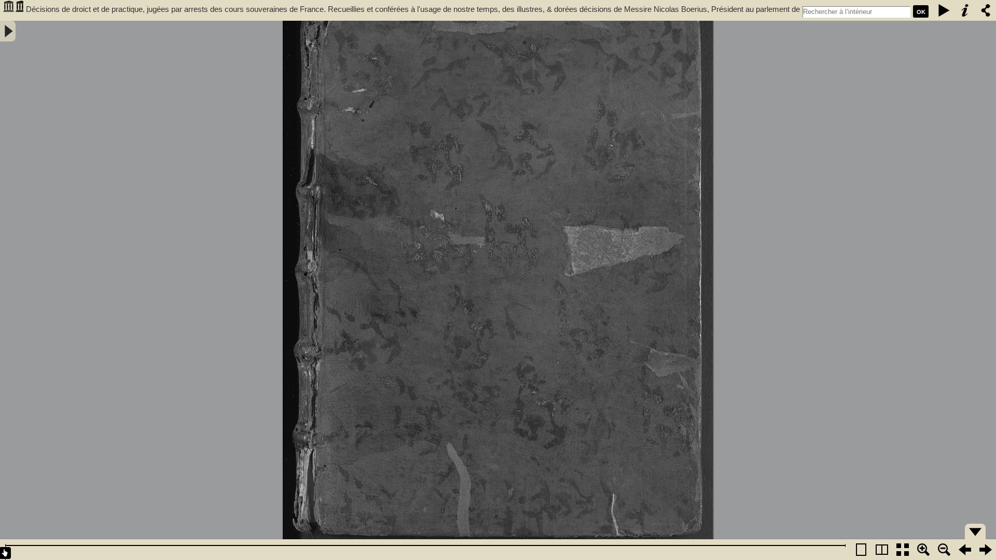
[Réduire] (944, 549)
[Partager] (985, 10)
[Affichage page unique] (861, 549)
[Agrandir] (923, 549)
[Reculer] (965, 549)
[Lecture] (944, 10)
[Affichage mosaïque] (902, 549)
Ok (921, 12)
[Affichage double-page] (882, 549)
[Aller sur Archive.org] (13, 10)
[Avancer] (985, 549)
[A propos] (965, 10)
